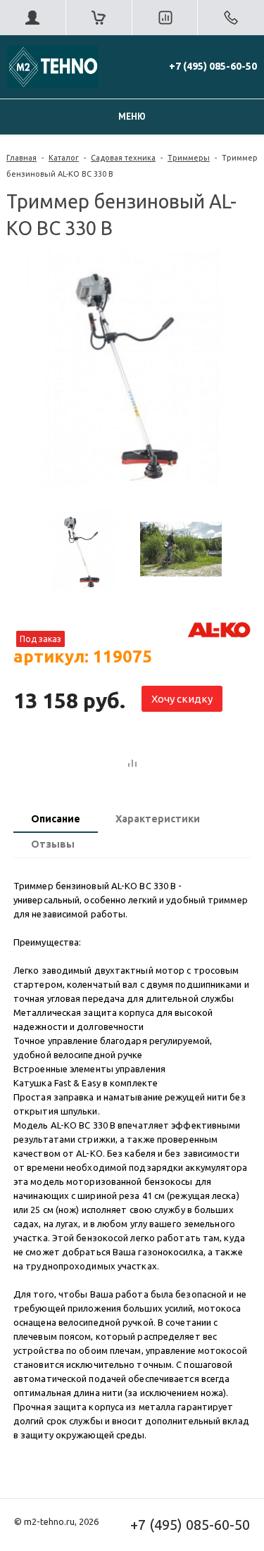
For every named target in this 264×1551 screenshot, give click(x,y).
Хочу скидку (182, 699)
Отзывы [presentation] (53, 844)
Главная (21, 157)
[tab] (55, 820)
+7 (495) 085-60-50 (213, 66)
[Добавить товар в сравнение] (132, 763)
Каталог (64, 157)
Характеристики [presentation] (157, 818)
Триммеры (189, 157)
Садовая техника (123, 157)
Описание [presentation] (55, 818)
